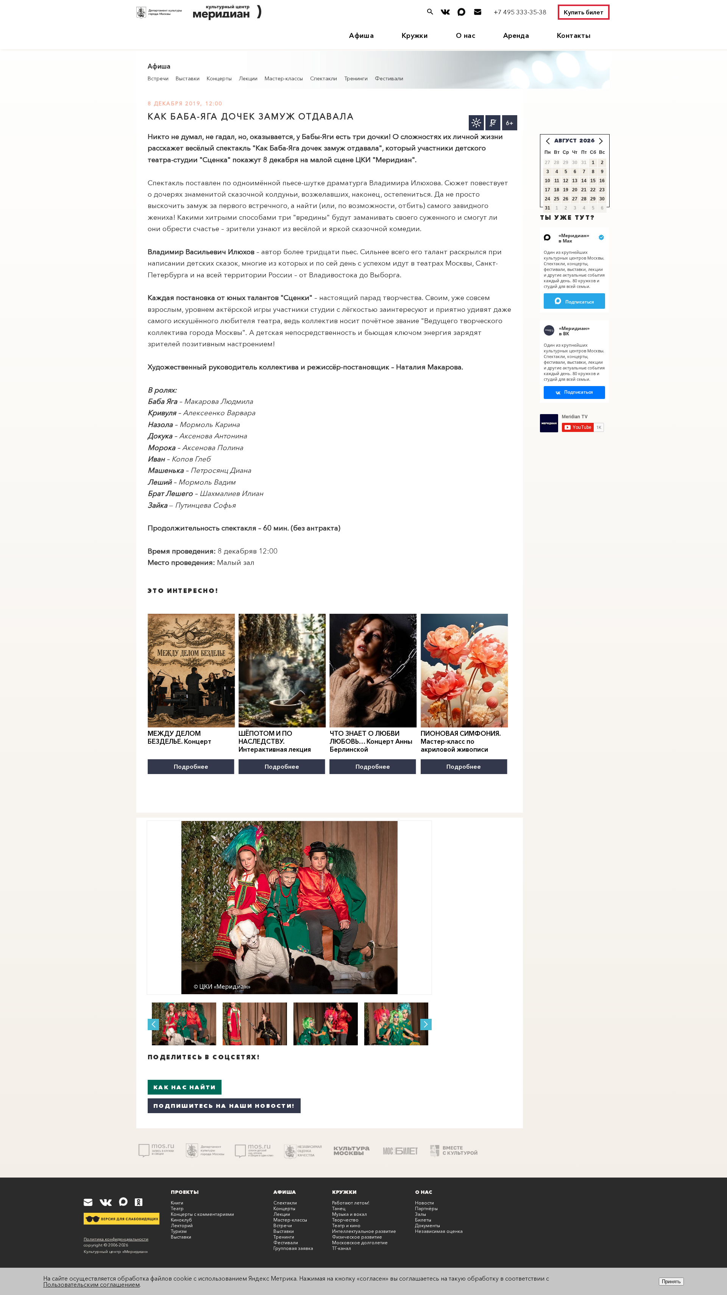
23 (602, 189)
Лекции (248, 78)
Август (565, 140)
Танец (338, 1208)
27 (574, 199)
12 (565, 180)
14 (584, 180)
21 (584, 189)
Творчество (345, 1220)
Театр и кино (346, 1225)
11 (556, 180)
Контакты (574, 36)
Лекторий (182, 1225)
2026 (586, 140)
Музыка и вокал (349, 1214)
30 (602, 199)
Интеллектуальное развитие (364, 1231)
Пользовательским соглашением (91, 1284)
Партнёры (426, 1208)
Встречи (158, 78)
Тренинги (356, 78)
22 (593, 189)
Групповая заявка (293, 1248)
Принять (671, 1281)
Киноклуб (181, 1220)
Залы (420, 1214)
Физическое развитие (357, 1237)
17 (547, 189)
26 (565, 199)
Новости (424, 1203)
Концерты (219, 78)
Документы (427, 1225)
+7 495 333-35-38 (520, 12)
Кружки (415, 36)
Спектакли (323, 78)
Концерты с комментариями (202, 1214)
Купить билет (584, 12)
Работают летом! (350, 1203)
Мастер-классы (284, 78)
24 (547, 199)
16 (602, 180)
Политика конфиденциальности (116, 1239)
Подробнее (191, 766)
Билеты (423, 1220)
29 (593, 199)
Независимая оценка (439, 1231)
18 (556, 189)
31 (547, 208)
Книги (177, 1203)
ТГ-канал (341, 1248)
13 (574, 180)
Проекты (185, 1192)
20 (574, 189)
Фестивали (389, 78)
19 (565, 189)
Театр (177, 1208)
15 (593, 180)
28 (584, 199)
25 (556, 199)
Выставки (188, 78)
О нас (465, 36)
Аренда (516, 36)
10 (547, 180)
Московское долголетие (360, 1242)
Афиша (361, 36)
